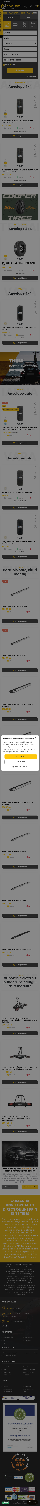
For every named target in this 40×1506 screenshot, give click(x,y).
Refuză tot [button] (21, 762)
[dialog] (20, 753)
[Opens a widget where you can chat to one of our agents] (32, 1502)
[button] (20, 767)
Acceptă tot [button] (20, 757)
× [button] (35, 738)
